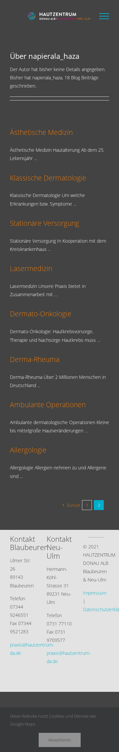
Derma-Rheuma (35, 359)
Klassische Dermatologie (48, 177)
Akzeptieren (59, 740)
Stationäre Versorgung (44, 223)
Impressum (94, 593)
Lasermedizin (31, 268)
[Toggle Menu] (104, 16)
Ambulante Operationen (48, 404)
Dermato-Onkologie (40, 313)
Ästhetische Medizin (41, 132)
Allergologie (28, 450)
